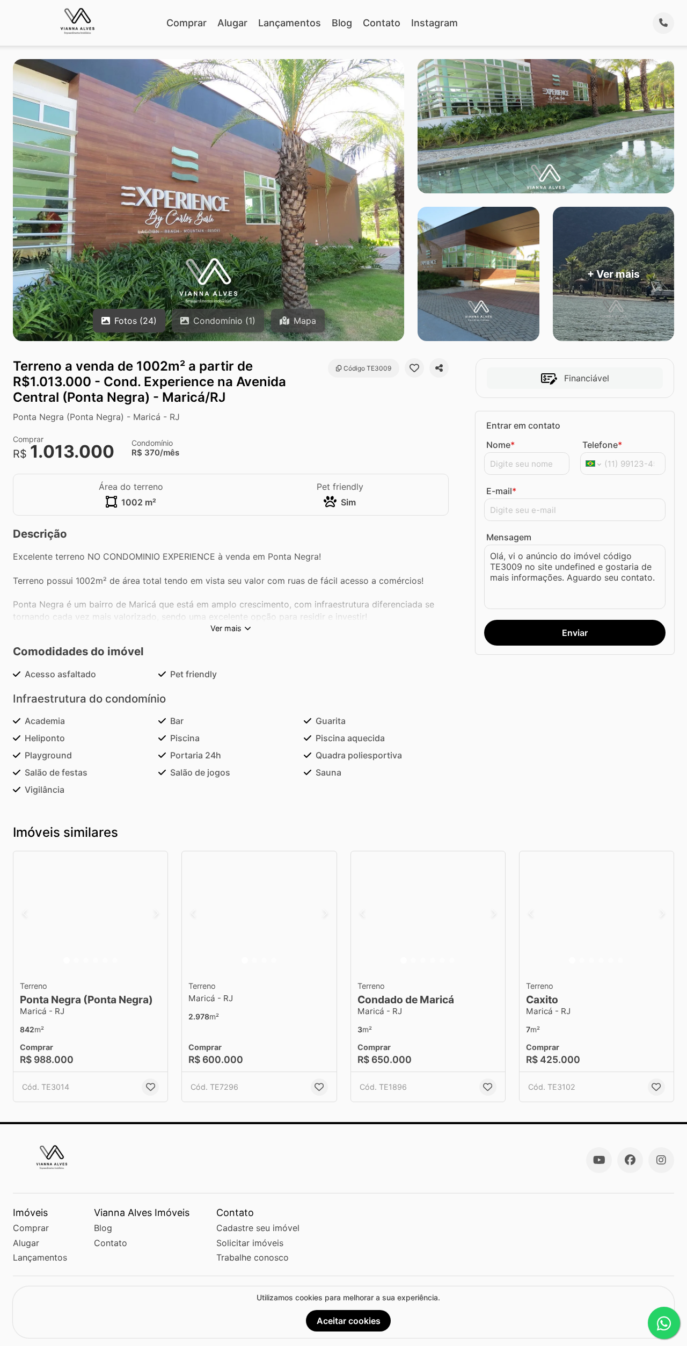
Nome (500, 444)
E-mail (501, 491)
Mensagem (508, 537)
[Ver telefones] (663, 23)
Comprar (186, 22)
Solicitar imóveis (249, 1243)
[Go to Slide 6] (115, 960)
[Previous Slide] (24, 913)
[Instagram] (661, 1160)
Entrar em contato (523, 425)
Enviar (575, 632)
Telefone (602, 444)
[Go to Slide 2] (76, 960)
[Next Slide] (156, 913)
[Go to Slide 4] (95, 960)
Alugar (232, 22)
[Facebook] (630, 1160)
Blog (342, 22)
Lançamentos (289, 22)
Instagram (434, 22)
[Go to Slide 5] (105, 960)
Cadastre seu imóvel (257, 1227)
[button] (90, 913)
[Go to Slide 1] (66, 960)
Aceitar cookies (349, 1320)
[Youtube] (599, 1160)
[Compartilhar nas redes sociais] (439, 368)
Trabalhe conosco (252, 1257)
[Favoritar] (414, 368)
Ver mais (226, 628)
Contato (381, 22)
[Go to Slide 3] (86, 960)
